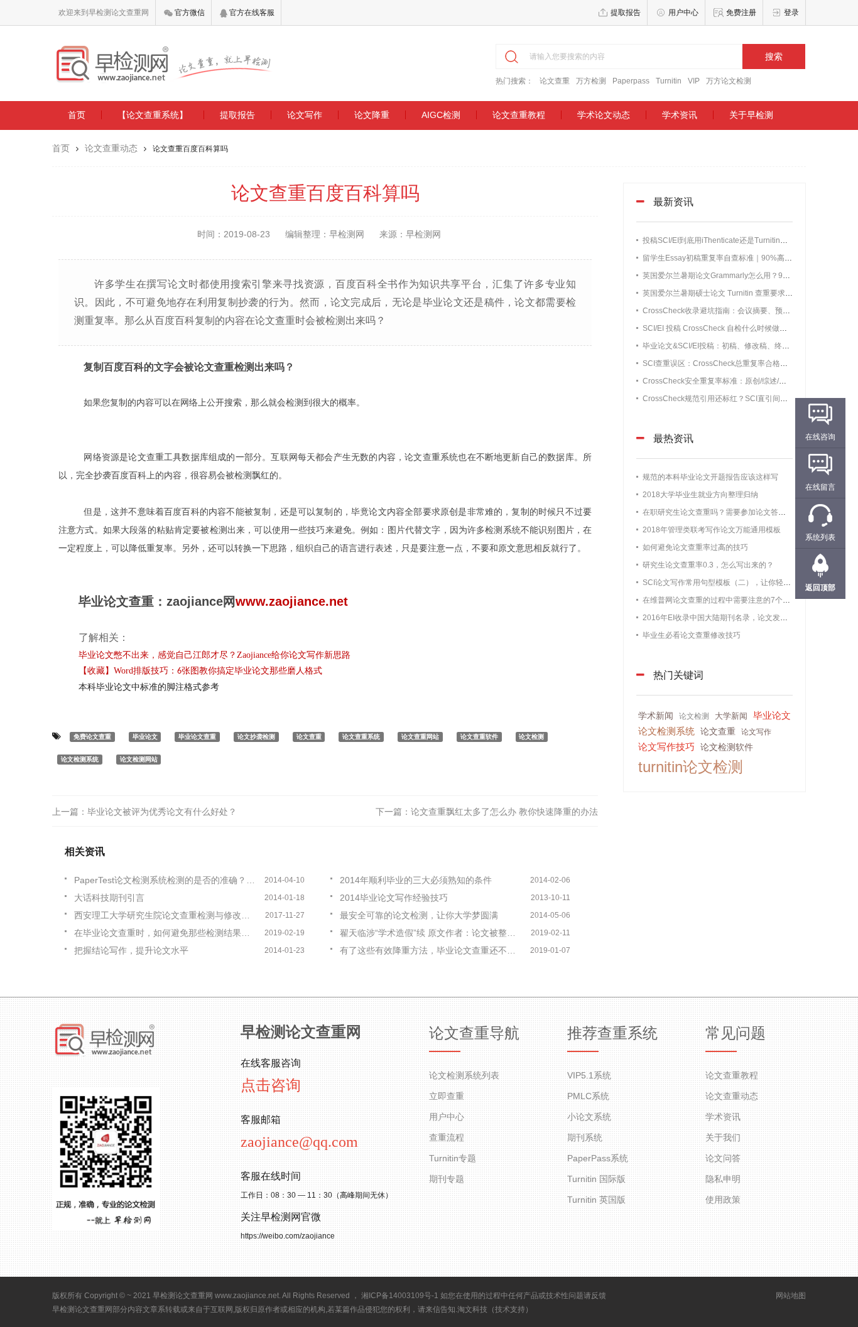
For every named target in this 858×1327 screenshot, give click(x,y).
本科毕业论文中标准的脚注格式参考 (149, 687)
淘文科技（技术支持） (495, 1309)
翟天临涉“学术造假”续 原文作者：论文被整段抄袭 (432, 933)
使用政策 (723, 1200)
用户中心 (683, 12)
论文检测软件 (726, 747)
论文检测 (531, 736)
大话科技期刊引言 (109, 898)
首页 (76, 114)
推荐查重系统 (612, 1033)
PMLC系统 (588, 1096)
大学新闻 (731, 716)
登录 (791, 12)
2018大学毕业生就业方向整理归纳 (700, 494)
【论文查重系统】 (152, 114)
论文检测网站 (139, 759)
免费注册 (741, 12)
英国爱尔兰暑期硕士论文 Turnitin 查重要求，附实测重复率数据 (748, 293)
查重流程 (446, 1137)
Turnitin (669, 81)
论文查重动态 (111, 148)
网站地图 (791, 1295)
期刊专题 (446, 1179)
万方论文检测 (728, 81)
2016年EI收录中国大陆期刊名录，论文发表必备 (723, 617)
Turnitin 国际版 (596, 1179)
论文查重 (555, 81)
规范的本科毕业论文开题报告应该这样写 (710, 477)
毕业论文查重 (197, 736)
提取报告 (626, 12)
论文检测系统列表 (464, 1075)
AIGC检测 (440, 114)
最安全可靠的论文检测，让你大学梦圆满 (419, 915)
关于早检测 (751, 114)
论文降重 (371, 114)
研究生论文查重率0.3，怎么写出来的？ (708, 565)
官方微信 (189, 12)
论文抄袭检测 (256, 736)
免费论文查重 (92, 736)
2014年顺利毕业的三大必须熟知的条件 (416, 880)
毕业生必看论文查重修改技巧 (692, 635)
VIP (694, 81)
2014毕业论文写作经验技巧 (394, 898)
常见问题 (735, 1033)
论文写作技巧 (666, 746)
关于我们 (723, 1137)
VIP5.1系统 (589, 1075)
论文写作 (304, 114)
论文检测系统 (80, 759)
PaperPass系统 (597, 1158)
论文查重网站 (420, 736)
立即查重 (446, 1096)
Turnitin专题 (452, 1158)
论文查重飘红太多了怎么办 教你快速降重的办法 (504, 812)
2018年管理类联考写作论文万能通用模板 (712, 529)
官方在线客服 (250, 12)
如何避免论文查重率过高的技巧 (695, 547)
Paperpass (630, 81)
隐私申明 (723, 1179)
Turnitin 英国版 (596, 1200)
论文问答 (723, 1158)
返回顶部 (820, 587)
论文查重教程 (518, 114)
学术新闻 (655, 716)
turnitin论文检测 (690, 766)
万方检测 (591, 81)
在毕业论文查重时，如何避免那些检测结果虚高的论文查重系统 (166, 933)
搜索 (774, 56)
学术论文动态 (603, 114)
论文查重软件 (479, 736)
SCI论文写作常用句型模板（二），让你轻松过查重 (728, 582)
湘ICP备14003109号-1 (399, 1295)
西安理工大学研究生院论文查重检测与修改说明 (166, 915)
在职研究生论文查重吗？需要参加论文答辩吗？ (722, 512)
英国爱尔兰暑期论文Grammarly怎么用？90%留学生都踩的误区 (748, 275)
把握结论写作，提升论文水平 (131, 950)
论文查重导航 (474, 1033)
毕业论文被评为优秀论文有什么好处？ (162, 812)
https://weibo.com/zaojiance (288, 1236)
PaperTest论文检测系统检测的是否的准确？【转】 (166, 880)
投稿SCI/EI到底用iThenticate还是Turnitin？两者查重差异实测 (745, 240)
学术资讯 (679, 114)
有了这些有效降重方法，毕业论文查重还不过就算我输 (432, 950)
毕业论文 (145, 736)
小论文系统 (589, 1117)
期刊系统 (584, 1137)
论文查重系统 (361, 736)
